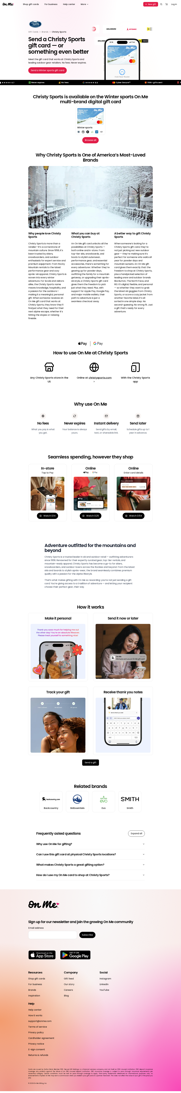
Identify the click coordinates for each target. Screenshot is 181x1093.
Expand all (136, 833)
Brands (45, 31)
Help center (69, 4)
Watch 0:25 (92, 515)
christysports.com (100, 377)
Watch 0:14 (49, 515)
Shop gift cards (31, 4)
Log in (174, 4)
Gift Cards (33, 31)
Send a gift (90, 762)
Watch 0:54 (135, 515)
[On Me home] (8, 4)
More (83, 4)
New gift (152, 4)
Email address (36, 928)
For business (51, 4)
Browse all (90, 140)
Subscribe (87, 934)
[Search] (161, 4)
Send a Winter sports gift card (47, 70)
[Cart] (166, 4)
